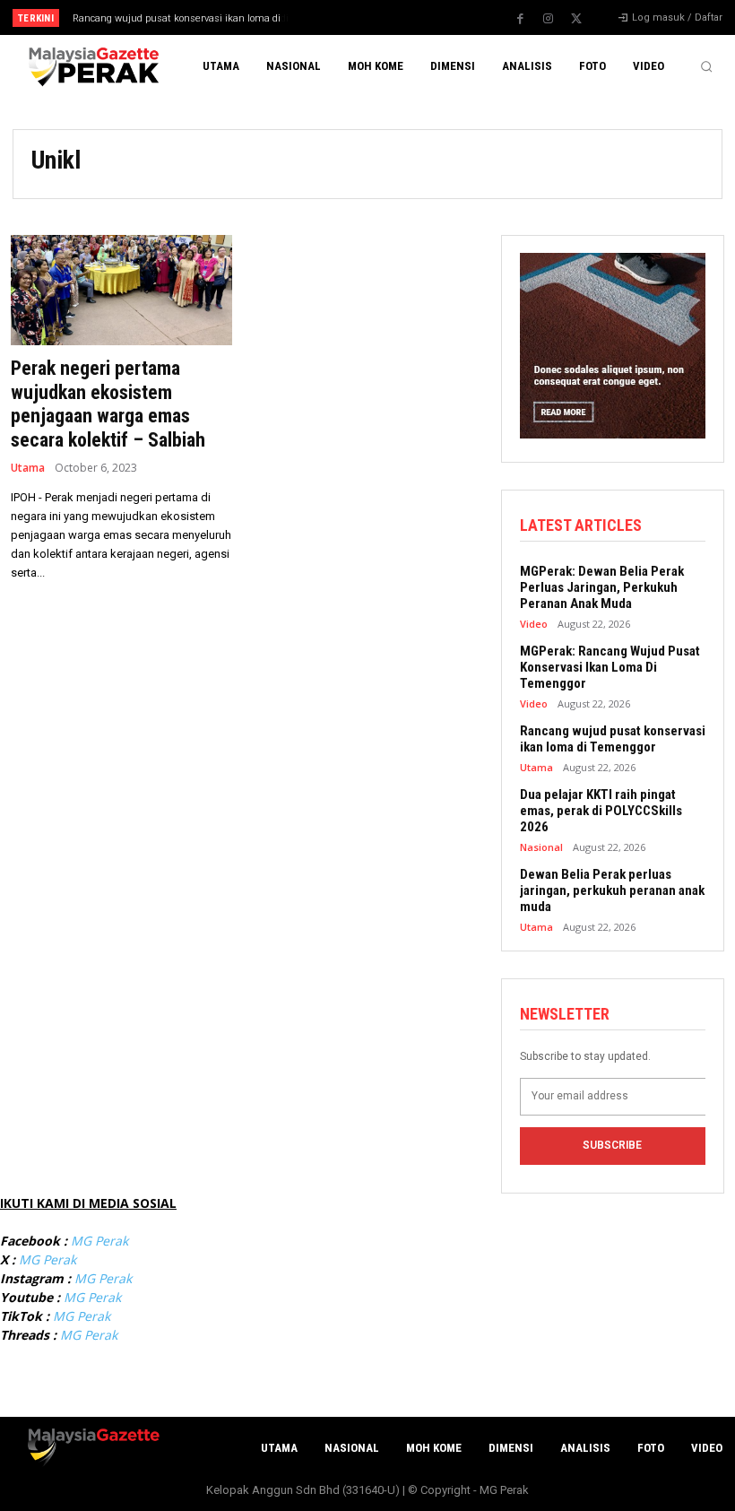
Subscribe (612, 1145)
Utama (28, 468)
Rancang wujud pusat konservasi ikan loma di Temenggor (612, 739)
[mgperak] (91, 66)
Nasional (541, 847)
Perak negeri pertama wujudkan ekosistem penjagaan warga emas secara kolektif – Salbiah (108, 403)
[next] (404, 17)
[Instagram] (548, 18)
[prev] (376, 17)
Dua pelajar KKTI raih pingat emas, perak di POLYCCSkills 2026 (601, 810)
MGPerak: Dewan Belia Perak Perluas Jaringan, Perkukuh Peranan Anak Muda (602, 587)
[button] (706, 66)
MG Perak (99, 1240)
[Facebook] (520, 18)
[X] (576, 18)
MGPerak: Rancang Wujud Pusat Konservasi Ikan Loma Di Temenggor (610, 667)
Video (534, 624)
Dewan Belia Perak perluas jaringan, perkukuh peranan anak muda (612, 890)
